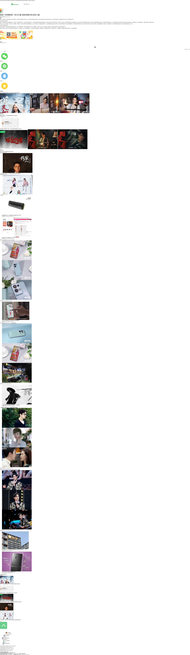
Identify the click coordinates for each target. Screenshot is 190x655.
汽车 (30, 0)
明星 (8, 0)
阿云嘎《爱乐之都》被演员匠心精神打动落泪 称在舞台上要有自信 (10, 469)
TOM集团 (1, 652)
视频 (23, 0)
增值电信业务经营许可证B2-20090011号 (6, 650)
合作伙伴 (7, 652)
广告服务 (10, 652)
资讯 (2, 0)
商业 (21, 0)
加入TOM (13, 652)
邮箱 (19, 0)
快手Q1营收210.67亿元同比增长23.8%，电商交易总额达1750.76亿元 (13, 549)
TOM (1, 116)
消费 (29, 0)
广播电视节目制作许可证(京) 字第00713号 (6, 647)
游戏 (11, 0)
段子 (27, 0)
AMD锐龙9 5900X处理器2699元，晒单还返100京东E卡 (10, 237)
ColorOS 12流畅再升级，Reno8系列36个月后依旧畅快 (10, 320)
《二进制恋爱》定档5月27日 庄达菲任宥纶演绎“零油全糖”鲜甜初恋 (10, 173)
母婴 (16, 0)
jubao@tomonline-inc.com (25, 654)
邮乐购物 (4, 652)
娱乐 (5, 0)
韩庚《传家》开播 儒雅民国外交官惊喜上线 (6, 151)
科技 (34, 0)
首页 (0, 0)
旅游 (13, 0)
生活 (15, 0)
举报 (0, 41)
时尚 (10, 0)
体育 (7, 0)
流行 (4, 0)
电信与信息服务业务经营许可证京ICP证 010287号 (7, 646)
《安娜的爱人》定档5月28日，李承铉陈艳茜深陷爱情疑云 (9, 407)
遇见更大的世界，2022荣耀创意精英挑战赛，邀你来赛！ (9, 115)
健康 (26, 0)
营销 (18, 0)
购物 (32, 0)
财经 (24, 0)
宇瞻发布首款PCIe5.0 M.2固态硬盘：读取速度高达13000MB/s (11, 215)
